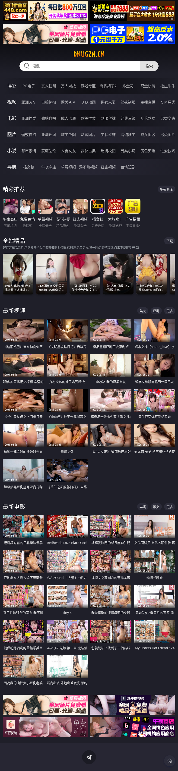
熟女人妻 (108, 102)
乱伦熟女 (147, 118)
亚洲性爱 (28, 118)
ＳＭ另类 (167, 102)
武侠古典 (88, 150)
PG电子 (28, 85)
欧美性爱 (88, 118)
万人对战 (68, 85)
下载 (169, 241)
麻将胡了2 (108, 85)
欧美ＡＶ (68, 102)
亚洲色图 (48, 134)
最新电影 (14, 506)
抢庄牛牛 (167, 85)
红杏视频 (108, 167)
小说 (11, 151)
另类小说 (128, 150)
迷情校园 (108, 150)
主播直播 (147, 102)
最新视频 (14, 310)
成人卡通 (68, 118)
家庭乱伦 (48, 150)
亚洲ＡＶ (28, 102)
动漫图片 (88, 134)
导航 (11, 167)
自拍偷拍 (48, 102)
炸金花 (128, 85)
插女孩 (28, 167)
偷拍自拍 (48, 118)
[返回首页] (169, 760)
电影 (11, 118)
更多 (169, 311)
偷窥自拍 (28, 134)
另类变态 (167, 118)
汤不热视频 (88, 167)
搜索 (149, 66)
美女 (143, 311)
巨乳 (156, 311)
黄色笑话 (147, 150)
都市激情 (28, 150)
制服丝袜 (108, 118)
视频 (11, 102)
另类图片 (167, 134)
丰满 (143, 507)
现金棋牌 (147, 85)
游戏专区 (88, 85)
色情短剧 (128, 167)
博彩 (11, 86)
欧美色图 (68, 134)
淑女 (156, 507)
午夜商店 (48, 167)
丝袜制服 (128, 102)
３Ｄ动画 (88, 102)
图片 (11, 134)
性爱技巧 (167, 150)
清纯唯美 (128, 134)
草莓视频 (68, 167)
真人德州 (48, 85)
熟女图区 (147, 134)
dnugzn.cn (89, 54)
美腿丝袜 (108, 134)
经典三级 (128, 118)
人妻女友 (68, 150)
